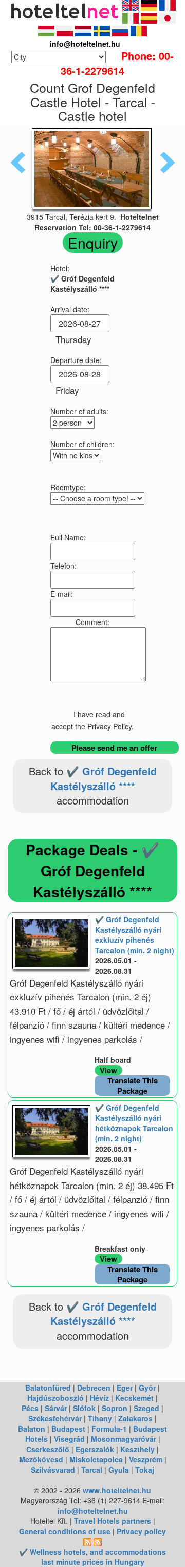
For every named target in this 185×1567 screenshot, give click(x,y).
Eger (125, 1387)
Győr (147, 1387)
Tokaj (144, 1469)
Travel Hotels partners (112, 1521)
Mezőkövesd (41, 1459)
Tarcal (91, 1469)
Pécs (30, 1408)
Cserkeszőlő (47, 1449)
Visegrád (69, 1439)
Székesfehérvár (55, 1418)
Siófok (84, 1408)
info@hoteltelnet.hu (93, 1510)
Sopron (114, 1408)
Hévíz (99, 1398)
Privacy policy (141, 1531)
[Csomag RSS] (98, 1541)
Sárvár (56, 1408)
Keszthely (137, 1449)
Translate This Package (132, 1085)
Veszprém (145, 1459)
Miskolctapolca (96, 1459)
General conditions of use (64, 1531)
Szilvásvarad (53, 1469)
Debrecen (93, 1387)
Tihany (100, 1418)
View (108, 1070)
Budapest (68, 1428)
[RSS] (87, 1541)
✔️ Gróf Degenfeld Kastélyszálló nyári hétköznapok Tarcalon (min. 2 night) (134, 1122)
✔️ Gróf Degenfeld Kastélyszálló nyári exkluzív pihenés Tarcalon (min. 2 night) (134, 934)
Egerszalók (95, 1449)
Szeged (146, 1408)
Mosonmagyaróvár (123, 1439)
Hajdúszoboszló (55, 1398)
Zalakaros (135, 1418)
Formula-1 (109, 1428)
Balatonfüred (48, 1387)
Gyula (118, 1469)
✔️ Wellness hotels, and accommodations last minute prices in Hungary (92, 1556)
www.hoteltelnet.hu (117, 1490)
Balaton (31, 1428)
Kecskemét (134, 1398)
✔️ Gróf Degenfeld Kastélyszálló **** (103, 778)
